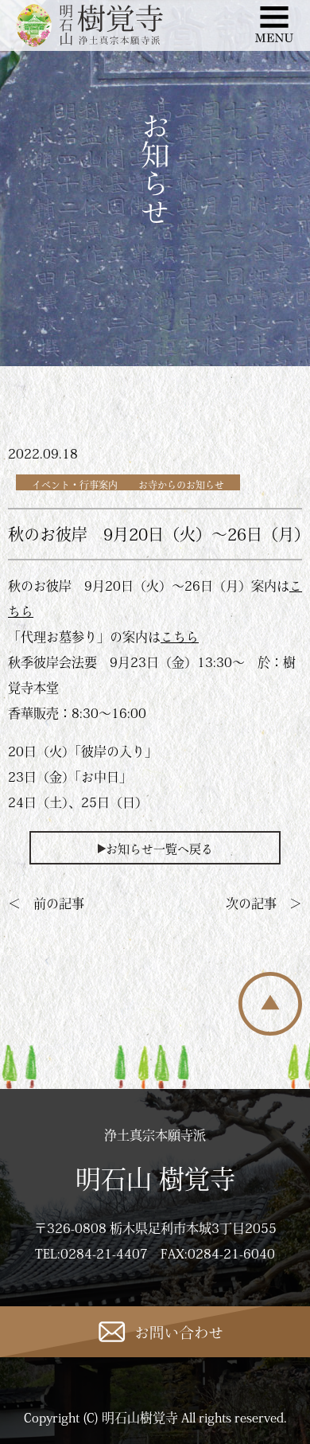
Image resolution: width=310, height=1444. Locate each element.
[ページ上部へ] (270, 1030)
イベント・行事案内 (75, 485)
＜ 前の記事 (46, 903)
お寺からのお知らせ (181, 485)
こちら (180, 636)
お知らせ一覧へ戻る (159, 849)
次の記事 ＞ (264, 903)
